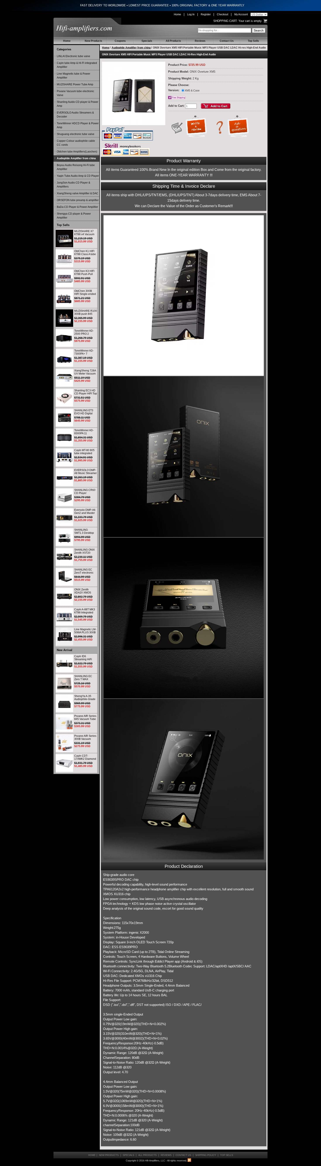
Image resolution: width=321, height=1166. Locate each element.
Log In (191, 14)
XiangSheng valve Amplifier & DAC (77, 193)
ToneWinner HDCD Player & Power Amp (78, 125)
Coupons (120, 40)
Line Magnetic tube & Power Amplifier (73, 75)
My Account (241, 14)
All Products (173, 40)
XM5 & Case (192, 90)
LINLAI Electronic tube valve (73, 56)
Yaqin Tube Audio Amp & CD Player (78, 175)
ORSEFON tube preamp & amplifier (78, 200)
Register (206, 14)
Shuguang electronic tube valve (75, 134)
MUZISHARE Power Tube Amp (75, 84)
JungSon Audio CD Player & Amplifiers (73, 184)
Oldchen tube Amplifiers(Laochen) (77, 151)
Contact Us (227, 40)
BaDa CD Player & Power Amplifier (77, 206)
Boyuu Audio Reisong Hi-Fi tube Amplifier (76, 167)
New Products (93, 40)
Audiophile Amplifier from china (76, 158)
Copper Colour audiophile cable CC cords (76, 142)
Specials (147, 40)
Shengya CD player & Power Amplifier (74, 215)
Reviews (200, 40)
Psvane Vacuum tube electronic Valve (75, 93)
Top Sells (253, 40)
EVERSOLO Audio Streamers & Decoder (75, 114)
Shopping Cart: (225, 21)
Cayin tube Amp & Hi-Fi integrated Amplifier (77, 64)
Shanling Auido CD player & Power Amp (77, 103)
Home (177, 14)
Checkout (222, 14)
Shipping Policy (205, 1155)
